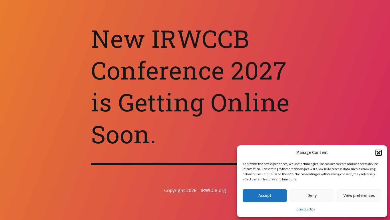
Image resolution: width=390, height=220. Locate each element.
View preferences (359, 196)
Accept (264, 196)
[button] (378, 153)
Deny (312, 196)
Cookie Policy (305, 209)
